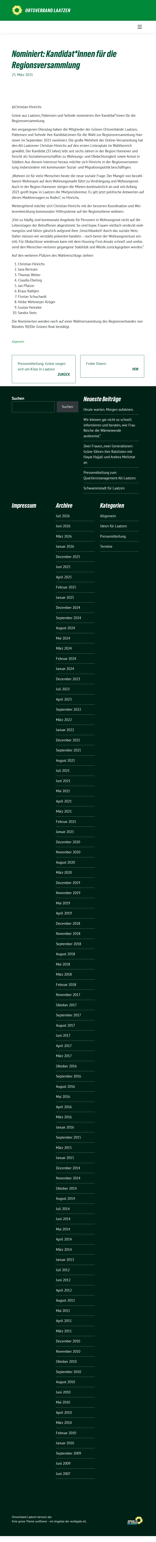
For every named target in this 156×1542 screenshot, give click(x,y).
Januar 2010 (65, 1443)
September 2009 (68, 1453)
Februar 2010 (66, 1433)
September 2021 (68, 750)
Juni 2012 (63, 1280)
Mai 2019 (63, 903)
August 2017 (65, 1025)
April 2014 (64, 1239)
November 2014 (68, 1178)
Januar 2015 (65, 1157)
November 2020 (68, 852)
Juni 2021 (63, 781)
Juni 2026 (63, 526)
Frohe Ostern (112, 366)
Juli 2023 (63, 689)
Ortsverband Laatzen (47, 10)
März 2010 (64, 1422)
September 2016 (68, 1076)
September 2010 (68, 1371)
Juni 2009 (63, 1463)
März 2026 (64, 536)
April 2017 (64, 1045)
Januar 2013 (65, 1259)
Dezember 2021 (68, 740)
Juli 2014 (63, 1208)
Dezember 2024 (68, 607)
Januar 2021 (65, 831)
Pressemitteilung (113, 536)
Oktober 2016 (66, 1066)
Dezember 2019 (68, 882)
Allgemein (18, 341)
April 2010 (64, 1412)
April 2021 (64, 801)
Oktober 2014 (66, 1188)
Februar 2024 (66, 658)
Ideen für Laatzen (113, 526)
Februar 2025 (66, 587)
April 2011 (64, 1320)
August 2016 (65, 1086)
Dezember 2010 (68, 1341)
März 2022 (64, 719)
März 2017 (64, 1056)
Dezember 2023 (68, 679)
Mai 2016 (63, 1096)
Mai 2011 (63, 1310)
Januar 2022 (65, 729)
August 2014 (65, 1198)
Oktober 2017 (66, 1005)
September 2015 (68, 1137)
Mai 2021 (63, 791)
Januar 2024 (65, 668)
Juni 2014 (63, 1219)
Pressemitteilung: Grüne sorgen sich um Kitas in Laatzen (44, 369)
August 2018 (65, 954)
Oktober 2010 (66, 1361)
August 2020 (65, 862)
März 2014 (64, 1249)
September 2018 (68, 944)
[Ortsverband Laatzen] (17, 10)
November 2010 (68, 1351)
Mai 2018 (63, 964)
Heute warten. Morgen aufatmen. (109, 409)
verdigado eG (78, 1521)
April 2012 (64, 1290)
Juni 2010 (63, 1392)
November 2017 (68, 994)
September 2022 (68, 709)
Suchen (18, 398)
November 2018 (68, 933)
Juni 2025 (63, 566)
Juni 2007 (63, 1473)
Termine (106, 546)
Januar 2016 (65, 1127)
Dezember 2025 (68, 556)
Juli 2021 (63, 770)
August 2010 (65, 1382)
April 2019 (64, 913)
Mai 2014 (63, 1229)
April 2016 (64, 1107)
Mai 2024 (63, 638)
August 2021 (65, 760)
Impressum (24, 505)
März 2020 (64, 872)
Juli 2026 (63, 516)
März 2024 (64, 648)
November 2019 (68, 893)
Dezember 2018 (68, 923)
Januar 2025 (65, 597)
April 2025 (64, 577)
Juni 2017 (63, 1035)
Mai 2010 (63, 1402)
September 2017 (68, 1015)
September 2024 (68, 618)
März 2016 (64, 1117)
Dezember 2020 (68, 842)
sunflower (41, 1521)
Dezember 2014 (68, 1168)
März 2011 (64, 1331)
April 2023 (64, 699)
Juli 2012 (63, 1270)
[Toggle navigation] (139, 27)
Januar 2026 (65, 546)
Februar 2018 (66, 984)
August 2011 (65, 1300)
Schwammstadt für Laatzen (104, 488)
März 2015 (64, 1147)
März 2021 (64, 811)
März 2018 (64, 974)
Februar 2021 (66, 821)
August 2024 (65, 628)
